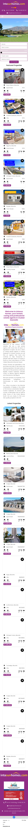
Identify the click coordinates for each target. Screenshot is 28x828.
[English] (12, 8)
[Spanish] (15, 8)
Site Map (24, 820)
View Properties (14, 62)
